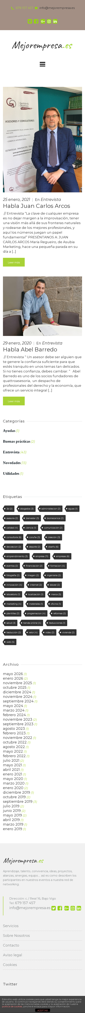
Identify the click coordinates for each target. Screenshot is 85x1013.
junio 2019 (12, 811)
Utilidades (11, 473)
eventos (12, 565)
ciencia (31, 527)
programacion (36, 613)
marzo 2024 (14, 710)
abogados (27, 508)
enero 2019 (12, 829)
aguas (72, 508)
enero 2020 (13, 788)
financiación (34, 565)
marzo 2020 (14, 783)
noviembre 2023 (17, 719)
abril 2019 (11, 820)
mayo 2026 (13, 674)
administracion (51, 508)
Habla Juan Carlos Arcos (36, 205)
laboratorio (13, 594)
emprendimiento (17, 556)
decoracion (14, 546)
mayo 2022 (13, 751)
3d (9, 508)
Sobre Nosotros (16, 935)
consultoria (14, 537)
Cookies (10, 965)
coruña (34, 537)
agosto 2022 (14, 747)
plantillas (13, 613)
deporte (34, 546)
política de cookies (12, 1006)
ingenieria (54, 575)
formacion (57, 565)
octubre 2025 (14, 687)
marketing (14, 603)
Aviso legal (12, 955)
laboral (55, 584)
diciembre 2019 (16, 792)
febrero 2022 (14, 756)
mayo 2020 (13, 779)
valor (33, 632)
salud (11, 623)
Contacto (11, 945)
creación (54, 537)
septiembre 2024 (18, 701)
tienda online (32, 623)
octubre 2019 (14, 797)
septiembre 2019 (17, 801)
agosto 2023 (14, 728)
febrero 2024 (14, 715)
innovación (14, 584)
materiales (36, 603)
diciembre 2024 (17, 692)
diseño (53, 546)
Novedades (12, 463)
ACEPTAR (42, 1010)
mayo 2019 (12, 815)
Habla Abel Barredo (30, 349)
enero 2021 (12, 774)
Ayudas (9, 431)
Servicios (11, 926)
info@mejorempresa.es (30, 908)
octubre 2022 (15, 742)
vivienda (68, 632)
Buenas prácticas (16, 441)
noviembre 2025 (17, 683)
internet (36, 584)
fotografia (13, 575)
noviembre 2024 (17, 697)
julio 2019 (11, 806)
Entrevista (51, 199)
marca (56, 594)
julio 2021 (11, 760)
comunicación (53, 527)
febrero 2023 (14, 733)
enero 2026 (13, 678)
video (49, 632)
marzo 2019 (13, 824)
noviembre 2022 (17, 738)
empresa (42, 556)
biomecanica (55, 518)
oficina (56, 603)
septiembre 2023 (18, 724)
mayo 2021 (12, 765)
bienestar (32, 518)
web (10, 642)
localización (35, 594)
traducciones (57, 623)
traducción (14, 632)
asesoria (12, 518)
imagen (33, 575)
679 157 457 (24, 8)
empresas (62, 556)
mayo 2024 (13, 706)
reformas (59, 613)
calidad (12, 527)
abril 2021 (11, 769)
